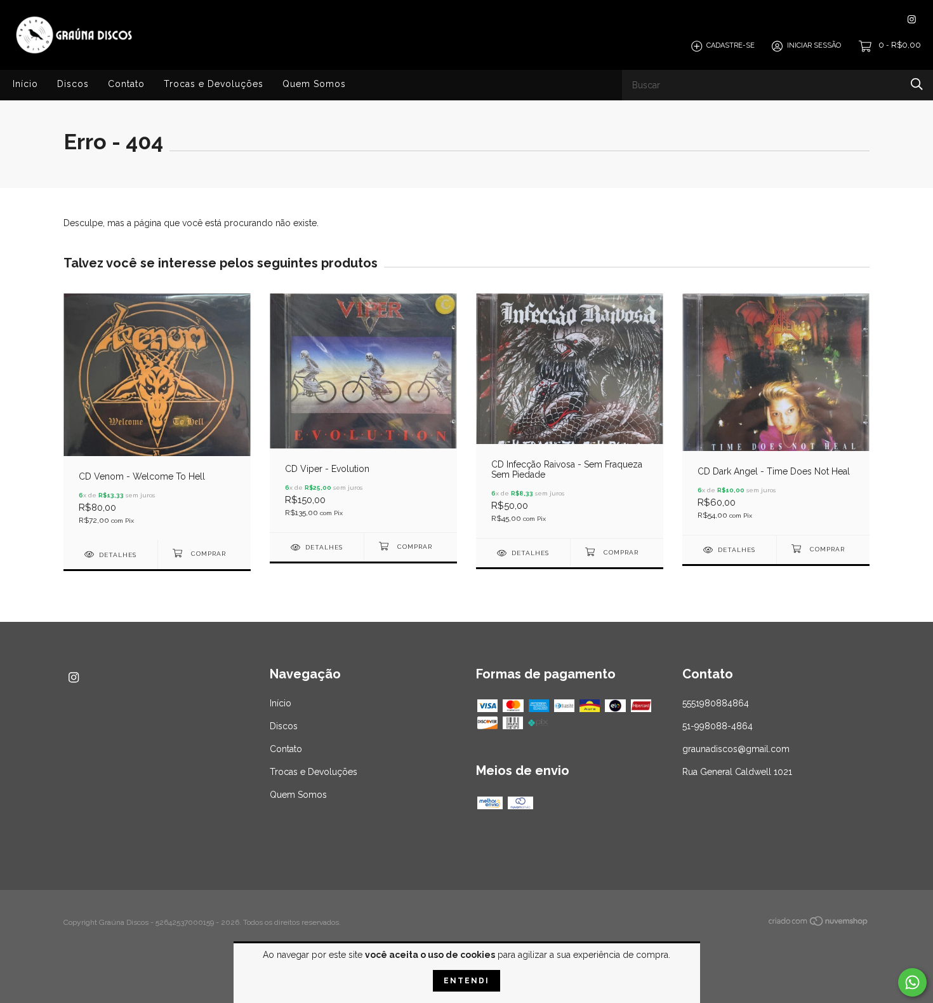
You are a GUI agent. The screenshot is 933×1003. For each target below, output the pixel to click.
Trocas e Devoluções (213, 84)
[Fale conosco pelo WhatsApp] (912, 982)
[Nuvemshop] (819, 924)
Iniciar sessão (814, 46)
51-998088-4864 (717, 726)
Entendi (466, 980)
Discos (73, 84)
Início (25, 84)
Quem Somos (314, 84)
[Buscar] (917, 84)
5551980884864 (715, 703)
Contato (126, 84)
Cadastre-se (730, 46)
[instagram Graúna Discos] (912, 19)
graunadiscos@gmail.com (736, 749)
